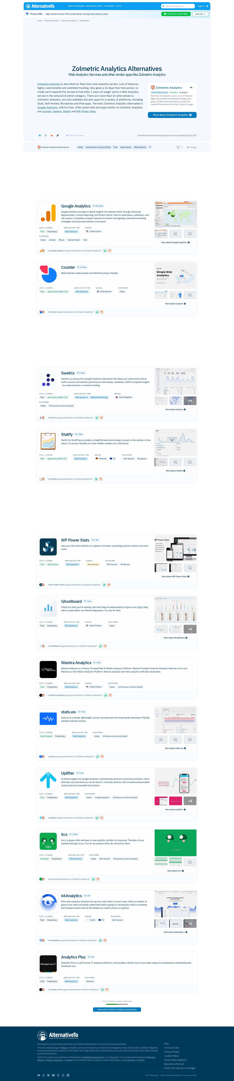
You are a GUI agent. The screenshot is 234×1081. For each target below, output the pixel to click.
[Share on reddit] (51, 135)
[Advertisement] (117, 42)
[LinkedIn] (68, 1075)
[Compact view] (181, 147)
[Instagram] (63, 1075)
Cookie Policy (171, 1055)
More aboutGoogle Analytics (174, 242)
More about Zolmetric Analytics (170, 114)
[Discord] (38, 1075)
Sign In (201, 6)
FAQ (166, 1043)
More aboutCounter (174, 303)
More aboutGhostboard (174, 638)
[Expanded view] (178, 147)
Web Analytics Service (160, 92)
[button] (98, 206)
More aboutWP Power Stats (174, 576)
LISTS (118, 6)
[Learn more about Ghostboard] (48, 608)
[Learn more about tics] (48, 841)
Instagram (57, 1060)
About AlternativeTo (175, 1059)
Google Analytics (47, 107)
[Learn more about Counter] (48, 274)
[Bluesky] (53, 1075)
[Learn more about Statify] (48, 441)
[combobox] (178, 6)
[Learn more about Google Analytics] (48, 213)
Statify (67, 111)
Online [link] (80, 147)
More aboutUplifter (174, 809)
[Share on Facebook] (39, 135)
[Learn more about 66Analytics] (48, 902)
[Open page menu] (207, 6)
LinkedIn (69, 1060)
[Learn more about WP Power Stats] (48, 547)
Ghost (140, 607)
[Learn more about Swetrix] (48, 380)
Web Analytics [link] (140, 147)
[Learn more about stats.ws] (48, 719)
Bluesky (40, 1060)
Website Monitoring (99, 397)
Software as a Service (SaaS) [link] (98, 147)
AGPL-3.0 (63, 291)
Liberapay (131, 1060)
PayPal (141, 1060)
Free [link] (115, 147)
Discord (113, 1057)
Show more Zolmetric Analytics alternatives (117, 1009)
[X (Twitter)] (43, 1075)
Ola (55, 1047)
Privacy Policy (171, 1051)
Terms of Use (171, 1047)
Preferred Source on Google (179, 1068)
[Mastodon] (48, 1075)
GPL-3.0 (62, 458)
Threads (48, 1060)
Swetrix (57, 111)
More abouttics (174, 871)
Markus (64, 1047)
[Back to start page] (44, 6)
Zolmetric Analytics (49, 84)
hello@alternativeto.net (93, 1057)
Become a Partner (174, 1064)
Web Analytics (71, 231)
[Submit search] (163, 6)
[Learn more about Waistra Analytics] (48, 669)
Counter (46, 111)
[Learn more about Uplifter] (48, 780)
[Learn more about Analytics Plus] (48, 964)
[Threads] (58, 1075)
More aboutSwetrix (174, 409)
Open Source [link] (125, 147)
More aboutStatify (174, 471)
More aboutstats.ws (174, 748)
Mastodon (151, 1057)
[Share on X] (45, 135)
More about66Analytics (174, 932)
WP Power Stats (86, 111)
